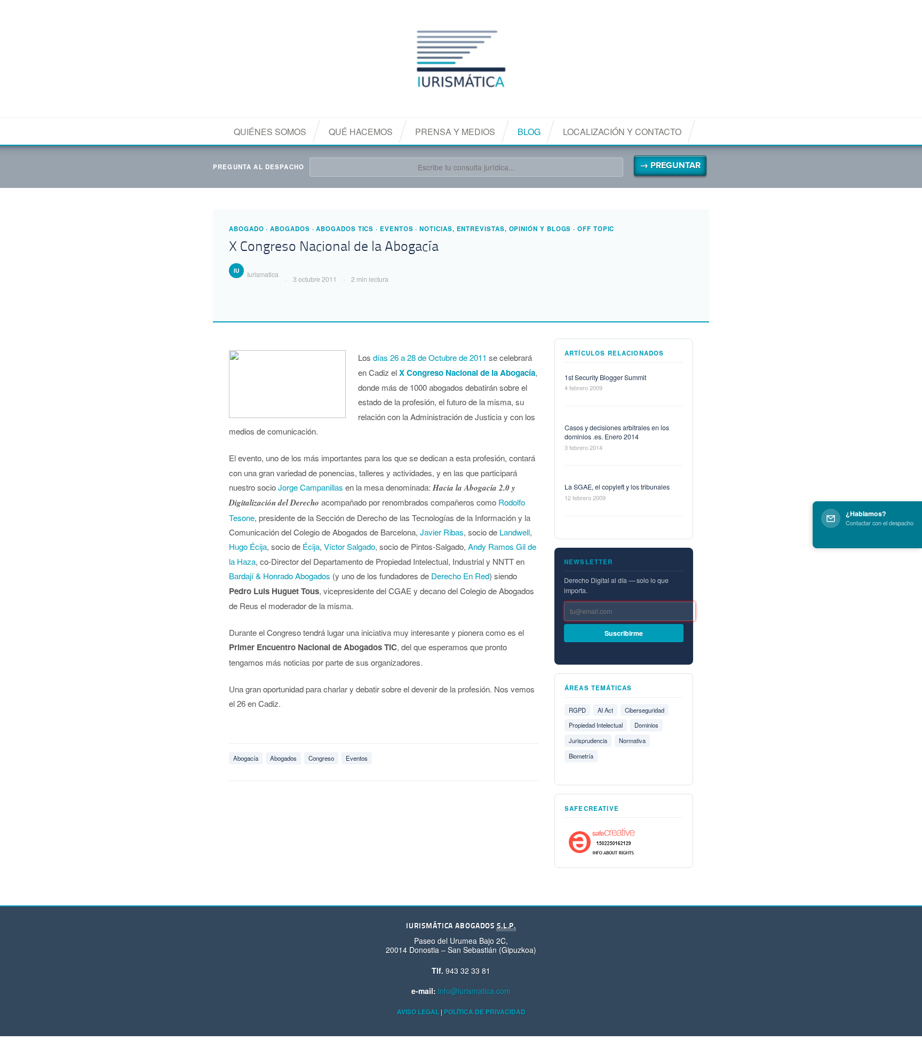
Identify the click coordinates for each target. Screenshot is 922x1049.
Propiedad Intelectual (596, 725)
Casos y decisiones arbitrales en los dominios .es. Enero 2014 (617, 432)
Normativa (632, 740)
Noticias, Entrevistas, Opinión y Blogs (495, 228)
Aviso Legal (418, 1011)
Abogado (246, 228)
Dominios (646, 725)
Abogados (289, 228)
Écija (311, 546)
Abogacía (245, 758)
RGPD (577, 710)
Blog (529, 131)
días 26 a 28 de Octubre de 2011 (431, 357)
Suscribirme (624, 633)
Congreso (321, 758)
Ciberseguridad (644, 710)
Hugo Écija (248, 546)
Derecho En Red (460, 575)
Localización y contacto (622, 131)
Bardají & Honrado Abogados (279, 575)
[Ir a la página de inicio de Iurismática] (461, 58)
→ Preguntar (670, 165)
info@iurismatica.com (474, 990)
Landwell (514, 532)
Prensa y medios (455, 131)
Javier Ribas (442, 532)
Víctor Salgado (349, 546)
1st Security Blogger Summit (605, 377)
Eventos (396, 228)
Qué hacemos (361, 131)
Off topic (595, 228)
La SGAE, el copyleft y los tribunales (617, 487)
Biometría (581, 756)
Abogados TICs (344, 228)
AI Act (605, 710)
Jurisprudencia (588, 740)
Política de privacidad (485, 1011)
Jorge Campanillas (310, 487)
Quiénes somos (270, 131)
